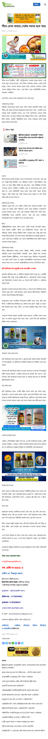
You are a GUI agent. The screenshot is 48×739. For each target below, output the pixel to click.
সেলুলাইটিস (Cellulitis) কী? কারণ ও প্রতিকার (17, 677)
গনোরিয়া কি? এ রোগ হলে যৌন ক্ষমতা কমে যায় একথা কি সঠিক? (23, 731)
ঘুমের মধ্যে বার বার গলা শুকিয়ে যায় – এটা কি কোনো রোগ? (21, 672)
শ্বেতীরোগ (5, 625)
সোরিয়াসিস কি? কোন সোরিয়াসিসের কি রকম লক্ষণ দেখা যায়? (22, 704)
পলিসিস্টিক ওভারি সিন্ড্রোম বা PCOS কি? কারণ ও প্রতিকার (21, 713)
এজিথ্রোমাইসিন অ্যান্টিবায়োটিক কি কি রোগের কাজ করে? (20, 690)
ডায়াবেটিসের (8, 628)
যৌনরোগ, (26, 625)
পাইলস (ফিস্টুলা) (39, 625)
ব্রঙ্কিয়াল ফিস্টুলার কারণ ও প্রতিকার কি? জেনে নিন (18, 708)
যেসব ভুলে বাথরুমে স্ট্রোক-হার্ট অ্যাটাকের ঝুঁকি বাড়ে (19, 681)
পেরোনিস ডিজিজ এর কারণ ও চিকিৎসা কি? (16, 717)
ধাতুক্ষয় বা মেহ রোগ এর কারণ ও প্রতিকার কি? (17, 699)
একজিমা (16, 625)
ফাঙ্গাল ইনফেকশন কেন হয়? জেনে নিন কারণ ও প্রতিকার (20, 695)
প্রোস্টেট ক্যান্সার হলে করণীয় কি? (13, 686)
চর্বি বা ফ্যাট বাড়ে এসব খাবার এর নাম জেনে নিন (17, 726)
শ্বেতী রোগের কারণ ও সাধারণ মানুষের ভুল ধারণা (18, 722)
